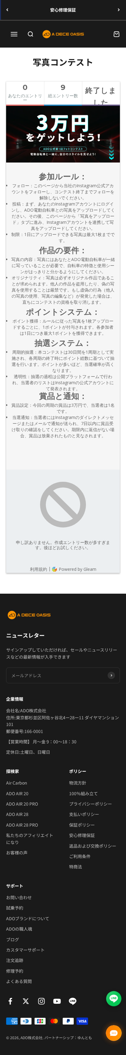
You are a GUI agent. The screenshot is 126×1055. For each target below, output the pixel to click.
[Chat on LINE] (113, 999)
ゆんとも (84, 1037)
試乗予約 (14, 908)
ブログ (12, 939)
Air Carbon (16, 783)
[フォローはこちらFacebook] (10, 1001)
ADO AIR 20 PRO (22, 804)
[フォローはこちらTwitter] (26, 1001)
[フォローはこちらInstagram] (41, 1001)
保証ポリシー (82, 825)
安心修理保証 (63, 10)
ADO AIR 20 (17, 793)
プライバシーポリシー (90, 804)
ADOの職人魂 (19, 929)
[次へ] (119, 10)
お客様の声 (17, 852)
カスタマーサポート (25, 950)
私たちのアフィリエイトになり (29, 838)
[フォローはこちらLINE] (73, 1001)
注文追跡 (14, 960)
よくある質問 (19, 981)
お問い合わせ (19, 897)
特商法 (75, 867)
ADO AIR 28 (17, 814)
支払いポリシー (84, 814)
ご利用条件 (80, 856)
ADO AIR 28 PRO (22, 825)
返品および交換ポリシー (92, 846)
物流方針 (77, 783)
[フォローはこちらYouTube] (57, 1001)
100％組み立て (83, 793)
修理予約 (14, 971)
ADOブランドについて (27, 918)
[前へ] (7, 10)
